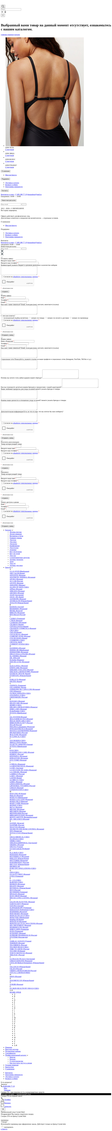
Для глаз (13, 556)
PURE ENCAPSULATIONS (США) (23, 868)
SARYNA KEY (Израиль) (19, 904)
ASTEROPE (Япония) (18, 599)
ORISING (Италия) (17, 845)
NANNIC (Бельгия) (17, 823)
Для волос (13, 544)
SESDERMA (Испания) (18, 912)
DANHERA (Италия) (17, 648)
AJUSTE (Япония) (16, 583)
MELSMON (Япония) (18, 811)
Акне (12, 561)
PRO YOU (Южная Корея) (19, 864)
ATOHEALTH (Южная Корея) (21, 601)
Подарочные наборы (13, 1051)
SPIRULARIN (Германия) (19, 929)
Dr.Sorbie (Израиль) (17, 660)
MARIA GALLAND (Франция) (21, 799)
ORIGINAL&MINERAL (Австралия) (23, 843)
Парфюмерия (14, 546)
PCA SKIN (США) (16, 853)
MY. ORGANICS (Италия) (19, 819)
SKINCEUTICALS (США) (19, 915)
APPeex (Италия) (16, 589)
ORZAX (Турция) (16, 847)
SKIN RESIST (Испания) (19, 914)
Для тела (13, 540)
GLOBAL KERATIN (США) (20, 693)
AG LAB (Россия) (16, 581)
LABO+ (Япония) (16, 776)
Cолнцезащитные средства (20, 558)
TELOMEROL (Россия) (18, 945)
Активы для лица (16, 565)
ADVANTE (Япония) (17, 575)
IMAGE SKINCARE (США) (20, 721)
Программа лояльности (14, 187)
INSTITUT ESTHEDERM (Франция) (23, 731)
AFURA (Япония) (16, 579)
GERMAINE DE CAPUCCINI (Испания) (25, 689)
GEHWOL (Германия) (18, 685)
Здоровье (13, 550)
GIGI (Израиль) (15, 691)
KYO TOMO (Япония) (18, 760)
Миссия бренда (11, 175)
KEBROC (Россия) (17, 754)
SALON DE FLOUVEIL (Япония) (22, 902)
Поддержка (5, 179)
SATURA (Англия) (17, 906)
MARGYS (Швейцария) (19, 797)
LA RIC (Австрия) (16, 768)
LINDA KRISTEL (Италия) (20, 784)
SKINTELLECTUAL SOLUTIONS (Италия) (26, 923)
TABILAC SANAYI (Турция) (20, 941)
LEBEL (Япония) (16, 782)
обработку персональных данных (25, 277)
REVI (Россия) (15, 890)
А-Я (15, 1045)
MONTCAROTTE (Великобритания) (23, 817)
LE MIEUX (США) (17, 780)
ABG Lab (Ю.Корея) (17, 573)
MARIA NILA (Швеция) (19, 801)
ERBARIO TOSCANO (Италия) (21, 670)
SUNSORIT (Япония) (18, 933)
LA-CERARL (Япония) (18, 772)
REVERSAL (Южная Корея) (20, 888)
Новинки (8, 1047)
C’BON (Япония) (16, 620)
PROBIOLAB (15, 866)
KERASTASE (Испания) (19, 758)
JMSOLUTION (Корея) (18, 742)
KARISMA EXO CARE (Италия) (22, 752)
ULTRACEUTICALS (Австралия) (22, 959)
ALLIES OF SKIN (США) (19, 587)
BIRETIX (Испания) (17, 613)
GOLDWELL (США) (17, 695)
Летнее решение (16, 534)
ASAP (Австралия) (17, 595)
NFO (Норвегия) (16, 831)
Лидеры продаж (16, 532)
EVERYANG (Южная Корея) (20, 676)
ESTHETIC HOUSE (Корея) (20, 674)
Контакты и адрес (7, 194)
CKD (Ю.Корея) (16, 632)
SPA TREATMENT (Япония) (20, 925)
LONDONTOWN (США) (19, 790)
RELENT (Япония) (17, 886)
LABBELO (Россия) (17, 774)
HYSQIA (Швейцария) (18, 713)
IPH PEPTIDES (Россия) (19, 733)
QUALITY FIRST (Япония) (20, 874)
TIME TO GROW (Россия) (19, 949)
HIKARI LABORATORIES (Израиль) (24, 707)
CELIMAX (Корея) (17, 624)
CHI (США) (14, 630)
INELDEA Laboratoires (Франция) (22, 727)
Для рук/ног (14, 548)
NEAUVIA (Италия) (17, 827)
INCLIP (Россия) (16, 725)
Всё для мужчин (16, 552)
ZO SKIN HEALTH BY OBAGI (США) (24, 988)
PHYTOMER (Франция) (19, 860)
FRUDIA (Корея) (16, 681)
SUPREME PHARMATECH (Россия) (23, 935)
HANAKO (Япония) (17, 701)
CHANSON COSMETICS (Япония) (23, 628)
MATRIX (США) (16, 805)
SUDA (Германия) (16, 931)
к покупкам (9, 149)
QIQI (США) (14, 872)
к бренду (4, 1129)
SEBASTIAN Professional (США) (22, 910)
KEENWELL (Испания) (18, 756)
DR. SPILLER (15, 658)
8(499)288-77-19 (8, 1086)
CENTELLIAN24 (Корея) (19, 626)
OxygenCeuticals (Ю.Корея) (20, 849)
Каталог (8, 530)
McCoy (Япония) (16, 807)
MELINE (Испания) (17, 809)
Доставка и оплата (12, 183)
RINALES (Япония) (17, 894)
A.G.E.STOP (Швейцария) (19, 571)
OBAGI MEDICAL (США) (20, 837)
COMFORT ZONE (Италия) (20, 636)
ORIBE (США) (15, 841)
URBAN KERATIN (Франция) (21, 961)
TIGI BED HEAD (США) (19, 947)
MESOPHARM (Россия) (19, 813)
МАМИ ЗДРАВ (15, 992)
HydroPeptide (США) (17, 711)
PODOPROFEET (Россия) (19, 862)
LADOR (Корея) (16, 778)
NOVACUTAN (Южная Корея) (21, 833)
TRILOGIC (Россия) (17, 955)
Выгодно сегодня (11, 1049)
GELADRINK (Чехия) (18, 687)
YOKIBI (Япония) (16, 984)
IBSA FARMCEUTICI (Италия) (21, 719)
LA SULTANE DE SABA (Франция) (23, 770)
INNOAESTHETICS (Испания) (21, 729)
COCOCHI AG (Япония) (19, 634)
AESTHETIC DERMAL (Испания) (22, 577)
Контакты (5, 190)
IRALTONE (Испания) (18, 735)
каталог (17, 35)
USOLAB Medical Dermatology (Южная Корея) (27, 963)
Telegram (7, 1090)
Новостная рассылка (9, 200)
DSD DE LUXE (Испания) (19, 662)
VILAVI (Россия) (16, 969)
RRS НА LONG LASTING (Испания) (24, 898)
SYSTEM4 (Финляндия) (19, 937)
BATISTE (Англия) (17, 607)
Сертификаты (10, 1053)
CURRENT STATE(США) (19, 644)
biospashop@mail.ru (34, 194)
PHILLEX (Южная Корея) (19, 858)
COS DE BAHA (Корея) (18, 638)
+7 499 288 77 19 (21, 194)
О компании (6, 171)
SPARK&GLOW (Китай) (19, 927)
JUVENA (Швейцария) (18, 746)
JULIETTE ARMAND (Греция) (21, 744)
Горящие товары (16, 538)
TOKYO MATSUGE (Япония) (21, 953)
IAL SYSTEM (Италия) (18, 717)
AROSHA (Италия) (17, 593)
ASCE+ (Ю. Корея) (17, 597)
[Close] (2, 257)
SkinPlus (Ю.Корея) (17, 919)
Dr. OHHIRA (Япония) (18, 656)
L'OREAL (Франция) (17, 764)
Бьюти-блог (9, 1067)
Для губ (12, 563)
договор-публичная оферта (41, 216)
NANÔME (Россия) (17, 825)
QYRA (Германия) (16, 876)
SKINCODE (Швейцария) (19, 917)
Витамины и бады (16, 536)
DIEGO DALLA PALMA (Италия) (22, 654)
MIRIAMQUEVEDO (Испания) (21, 815)
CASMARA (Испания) (18, 622)
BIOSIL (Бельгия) (16, 611)
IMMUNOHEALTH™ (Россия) (21, 723)
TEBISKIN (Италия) (17, 943)
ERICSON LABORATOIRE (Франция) (24, 672)
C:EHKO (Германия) (17, 618)
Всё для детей (15, 554)
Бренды (8, 567)
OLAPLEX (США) (17, 839)
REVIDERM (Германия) (19, 892)
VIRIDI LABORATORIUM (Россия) (23, 971)
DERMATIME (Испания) (19, 652)
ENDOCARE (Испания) (19, 668)
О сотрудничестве (16, 1061)
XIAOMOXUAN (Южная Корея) (22, 980)
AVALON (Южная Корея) (19, 603)
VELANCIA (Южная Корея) (20, 967)
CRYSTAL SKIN (16, 642)
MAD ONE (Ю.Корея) (18, 794)
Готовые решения (11, 1065)
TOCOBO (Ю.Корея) (17, 951)
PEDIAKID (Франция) (18, 855)
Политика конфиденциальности (59, 212)
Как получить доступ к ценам (21, 1063)
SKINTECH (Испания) (18, 921)
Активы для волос (16, 559)
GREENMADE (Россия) (19, 697)
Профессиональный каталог (16, 1055)
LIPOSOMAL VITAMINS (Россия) (22, 786)
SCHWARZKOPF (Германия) (20, 908)
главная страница (7, 35)
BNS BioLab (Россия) (17, 615)
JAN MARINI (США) (18, 740)
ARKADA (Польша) (17, 591)
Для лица (13, 542)
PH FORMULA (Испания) (19, 856)
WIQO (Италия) (15, 976)
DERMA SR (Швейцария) (19, 650)
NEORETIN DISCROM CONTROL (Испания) (27, 829)
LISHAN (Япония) (17, 788)
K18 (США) (14, 750)
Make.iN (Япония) (16, 796)
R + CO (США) (15, 880)
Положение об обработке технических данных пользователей (24, 212)
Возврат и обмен (11, 185)
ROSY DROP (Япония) (18, 896)
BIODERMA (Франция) (18, 609)
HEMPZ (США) (15, 705)
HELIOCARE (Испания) (19, 703)
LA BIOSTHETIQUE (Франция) (22, 766)
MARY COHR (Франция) (19, 803)
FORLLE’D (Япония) (18, 679)
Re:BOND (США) (16, 882)
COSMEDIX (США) (17, 640)
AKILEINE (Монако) (17, 585)
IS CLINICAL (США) (18, 736)
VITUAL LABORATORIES (20, 973)
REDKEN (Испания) (17, 884)
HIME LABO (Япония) (18, 709)
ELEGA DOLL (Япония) (19, 666)
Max (5, 1088)
